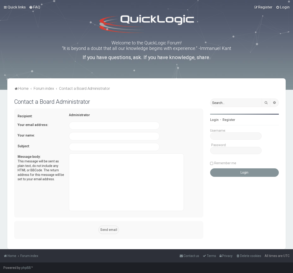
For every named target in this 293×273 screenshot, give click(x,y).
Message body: (29, 156)
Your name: (26, 135)
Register (228, 120)
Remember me (225, 163)
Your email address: (33, 125)
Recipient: (25, 116)
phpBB (26, 268)
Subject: (24, 146)
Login (214, 120)
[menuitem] (34, 7)
